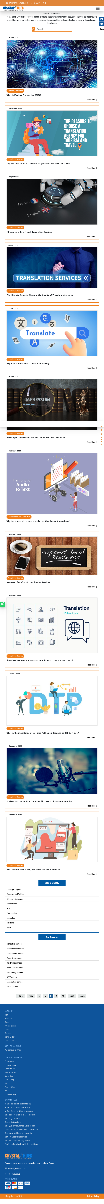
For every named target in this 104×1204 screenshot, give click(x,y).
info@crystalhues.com (18, 2)
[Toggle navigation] (97, 8)
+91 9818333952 (39, 2)
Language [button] (102, 29)
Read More (91, 99)
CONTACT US (2, 604)
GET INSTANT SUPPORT (101, 425)
